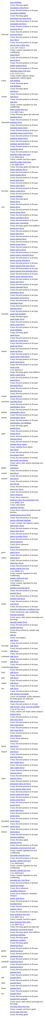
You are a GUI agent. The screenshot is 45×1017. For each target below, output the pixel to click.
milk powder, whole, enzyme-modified (24, 707)
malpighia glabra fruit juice (20, 71)
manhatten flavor (16, 303)
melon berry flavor (17, 526)
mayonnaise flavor (17, 455)
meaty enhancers (16, 495)
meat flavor (14, 468)
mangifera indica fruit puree (20, 162)
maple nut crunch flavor (19, 341)
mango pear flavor (17, 282)
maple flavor (15, 335)
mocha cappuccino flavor (19, 794)
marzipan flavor (16, 439)
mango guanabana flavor (19, 218)
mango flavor (15, 202)
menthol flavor (15, 593)
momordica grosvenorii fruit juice (22, 848)
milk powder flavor (17, 701)
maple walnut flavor (17, 375)
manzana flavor (16, 308)
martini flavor (15, 428)
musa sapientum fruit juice (20, 914)
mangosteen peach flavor (19, 298)
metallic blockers (16, 627)
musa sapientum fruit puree (20, 922)
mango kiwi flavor (17, 228)
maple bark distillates (18, 314)
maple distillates (16, 330)
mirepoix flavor (16, 773)
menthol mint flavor (17, 599)
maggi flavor (15, 55)
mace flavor (14, 40)
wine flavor (14, 604)
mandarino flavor (16, 149)
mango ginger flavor (17, 212)
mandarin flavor (16, 117)
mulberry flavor (16, 909)
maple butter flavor (17, 319)
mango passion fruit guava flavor (22, 266)
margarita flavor (16, 391)
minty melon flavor (17, 768)
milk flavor (14, 640)
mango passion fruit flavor (20, 260)
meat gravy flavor (16, 489)
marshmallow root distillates (20, 423)
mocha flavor (15, 805)
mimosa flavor (15, 714)
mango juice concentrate (19, 223)
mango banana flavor (18, 175)
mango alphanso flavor (18, 169)
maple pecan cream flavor (20, 357)
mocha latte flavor (17, 810)
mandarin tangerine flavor (20, 144)
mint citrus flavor (16, 720)
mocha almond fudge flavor (20, 789)
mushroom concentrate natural (21, 929)
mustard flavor (15, 972)
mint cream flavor (16, 730)
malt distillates (15, 86)
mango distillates (16, 196)
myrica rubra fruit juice (18, 1012)
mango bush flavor (17, 180)
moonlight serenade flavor (20, 855)
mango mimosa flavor (18, 239)
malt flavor (14, 91)
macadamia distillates (18, 13)
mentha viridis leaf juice (19, 578)
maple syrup (14, 367)
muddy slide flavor (17, 898)
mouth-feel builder (17, 885)
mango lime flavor (17, 234)
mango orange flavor (18, 244)
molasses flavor (16, 842)
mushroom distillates (18, 935)
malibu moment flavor (18, 66)
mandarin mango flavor (19, 128)
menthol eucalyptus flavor (20, 588)
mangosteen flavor (17, 292)
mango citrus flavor (17, 186)
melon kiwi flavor (17, 563)
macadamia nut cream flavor (20, 18)
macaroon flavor (16, 29)
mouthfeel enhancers (18, 891)
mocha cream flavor (17, 800)
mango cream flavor (17, 191)
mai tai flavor (15, 60)
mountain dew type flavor (20, 880)
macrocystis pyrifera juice (19, 45)
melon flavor (15, 547)
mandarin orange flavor (19, 138)
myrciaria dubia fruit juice (20, 1006)
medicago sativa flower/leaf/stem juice (24, 500)
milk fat (13, 635)
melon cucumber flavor (19, 536)
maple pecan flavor (17, 362)
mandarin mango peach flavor (21, 133)
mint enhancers (15, 736)
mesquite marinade (17, 615)
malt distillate (15, 81)
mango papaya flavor (18, 250)
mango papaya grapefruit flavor (22, 255)
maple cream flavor (17, 324)
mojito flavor (15, 816)
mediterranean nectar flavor (20, 515)
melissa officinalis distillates (20, 520)
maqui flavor (15, 380)
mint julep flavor (16, 757)
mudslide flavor (16, 904)
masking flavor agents (18, 444)
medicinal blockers (17, 507)
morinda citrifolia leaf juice (20, 870)
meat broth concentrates (19, 460)
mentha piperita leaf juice (19, 568)
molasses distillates (17, 837)
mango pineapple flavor (19, 287)
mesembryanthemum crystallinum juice (25, 609)
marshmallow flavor (17, 407)
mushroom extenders (18, 940)
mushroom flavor (16, 945)
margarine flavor (16, 385)
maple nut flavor (16, 346)
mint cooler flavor (17, 725)
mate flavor (14, 450)
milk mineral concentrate (19, 694)
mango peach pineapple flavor (21, 276)
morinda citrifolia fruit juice (20, 861)
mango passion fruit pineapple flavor (24, 271)
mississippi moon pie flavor (20, 784)
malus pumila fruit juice (19, 109)
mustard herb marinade (18, 999)
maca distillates (15, 2)
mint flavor (14, 741)
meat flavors (14, 484)
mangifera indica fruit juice (20, 154)
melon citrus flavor (17, 531)
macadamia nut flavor (18, 24)
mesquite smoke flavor (18, 622)
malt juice (13, 102)
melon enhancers (16, 542)
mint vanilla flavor (17, 762)
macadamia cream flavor (19, 8)
